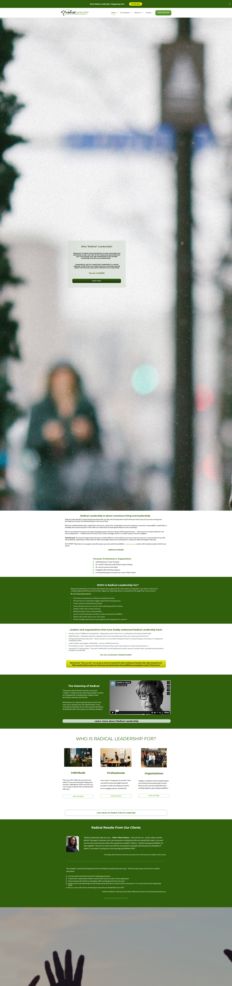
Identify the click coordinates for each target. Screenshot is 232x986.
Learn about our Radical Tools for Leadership (116, 813)
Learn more (96, 281)
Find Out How (78, 796)
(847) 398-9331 (163, 13)
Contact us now (130, 544)
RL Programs (125, 13)
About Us (137, 13)
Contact (148, 13)
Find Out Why (153, 795)
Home (113, 13)
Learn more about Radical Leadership (116, 721)
